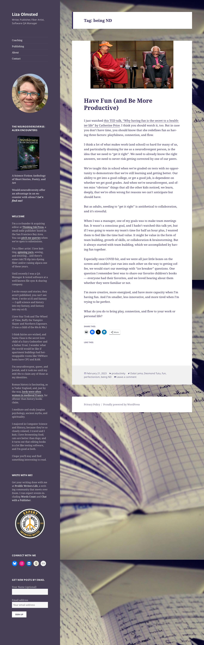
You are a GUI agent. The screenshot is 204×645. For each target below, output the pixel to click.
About (15, 52)
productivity (118, 373)
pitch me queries (31, 237)
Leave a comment (126, 377)
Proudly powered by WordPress (121, 404)
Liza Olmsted (25, 14)
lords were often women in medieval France (27, 393)
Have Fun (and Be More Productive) (118, 104)
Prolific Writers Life (26, 486)
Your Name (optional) (24, 587)
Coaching (17, 40)
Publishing (18, 46)
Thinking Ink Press (33, 227)
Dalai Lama (136, 373)
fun (164, 373)
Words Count (28, 496)
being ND (106, 377)
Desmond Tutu (152, 373)
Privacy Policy (92, 404)
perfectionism (92, 377)
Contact (16, 58)
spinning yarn (25, 252)
